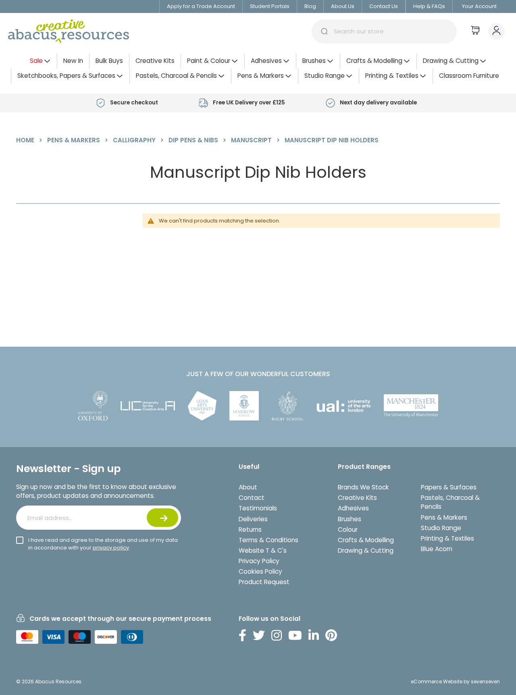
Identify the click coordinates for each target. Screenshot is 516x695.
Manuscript (252, 140)
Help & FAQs (429, 6)
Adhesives (353, 508)
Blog (310, 6)
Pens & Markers (74, 140)
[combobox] (384, 31)
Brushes (349, 519)
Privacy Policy (259, 561)
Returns (250, 529)
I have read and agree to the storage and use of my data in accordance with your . (103, 543)
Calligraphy (135, 140)
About (248, 487)
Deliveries (253, 519)
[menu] (258, 68)
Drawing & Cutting (365, 550)
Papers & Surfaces (448, 487)
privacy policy (111, 547)
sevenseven (485, 681)
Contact (251, 497)
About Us (342, 6)
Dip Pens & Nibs (194, 140)
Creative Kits (357, 497)
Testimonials (258, 508)
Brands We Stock (363, 487)
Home (26, 140)
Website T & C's (263, 550)
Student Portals (269, 6)
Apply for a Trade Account (201, 6)
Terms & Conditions (268, 540)
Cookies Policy (260, 571)
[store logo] (68, 31)
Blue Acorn (436, 549)
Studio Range (441, 528)
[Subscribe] (162, 517)
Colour (348, 529)
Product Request (264, 582)
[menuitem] (40, 61)
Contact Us (383, 6)
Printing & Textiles (447, 538)
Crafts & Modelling (366, 540)
